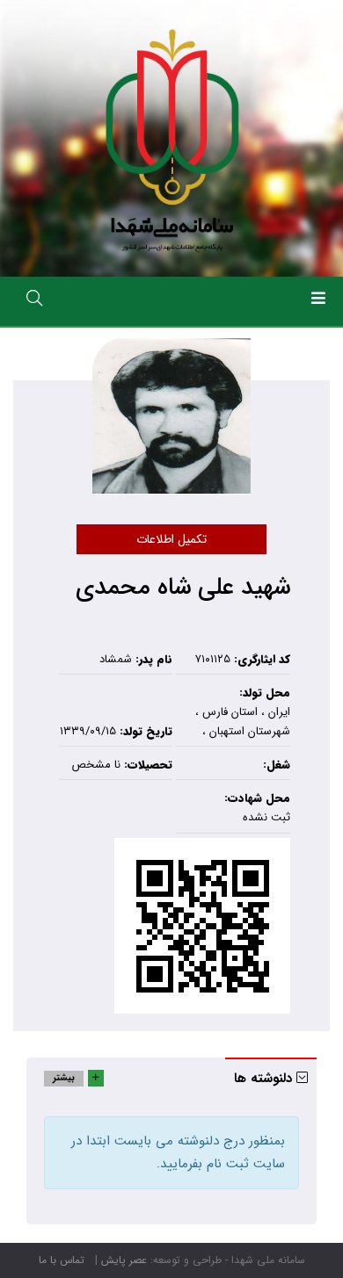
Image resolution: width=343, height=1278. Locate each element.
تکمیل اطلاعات (171, 539)
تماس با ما (61, 1260)
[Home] (172, 137)
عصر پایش (124, 1260)
